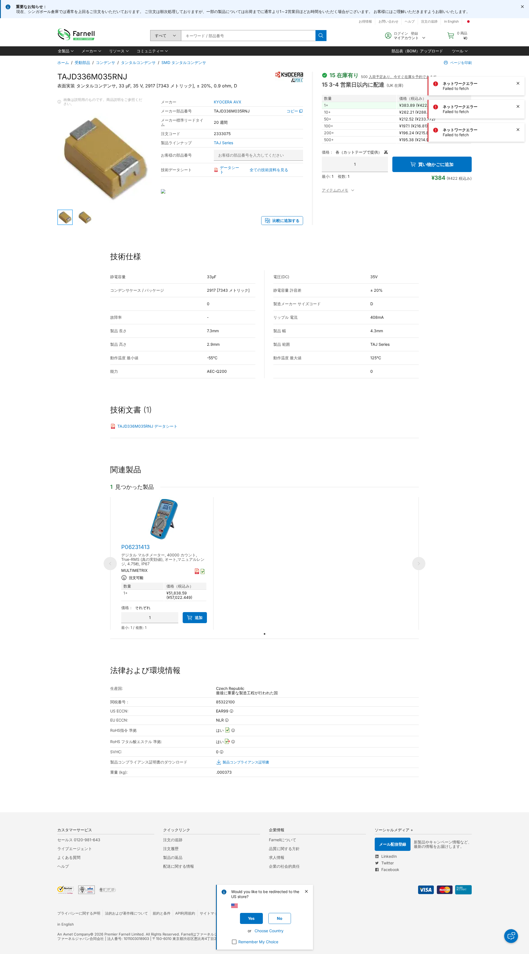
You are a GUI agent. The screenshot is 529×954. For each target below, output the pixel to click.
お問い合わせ (388, 21)
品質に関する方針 (284, 848)
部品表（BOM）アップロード (417, 51)
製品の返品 (172, 857)
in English (451, 21)
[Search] (320, 35)
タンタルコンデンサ (138, 62)
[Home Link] (77, 35)
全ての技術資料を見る (269, 169)
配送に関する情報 (178, 866)
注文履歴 (171, 848)
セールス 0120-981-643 (78, 839)
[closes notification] (522, 6)
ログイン (401, 33)
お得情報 (365, 21)
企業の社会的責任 (284, 866)
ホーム (63, 62)
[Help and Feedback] (511, 936)
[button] (65, 51)
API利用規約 (185, 913)
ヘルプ (410, 21)
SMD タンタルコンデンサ (183, 62)
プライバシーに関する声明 (78, 913)
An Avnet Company (73, 934)
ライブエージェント (74, 848)
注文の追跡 (429, 21)
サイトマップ (210, 913)
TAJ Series (223, 143)
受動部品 (82, 62)
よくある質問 (68, 857)
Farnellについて (282, 839)
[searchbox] (248, 35)
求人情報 (276, 857)
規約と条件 (162, 913)
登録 (414, 33)
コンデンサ (105, 62)
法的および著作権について (126, 913)
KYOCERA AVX (227, 102)
